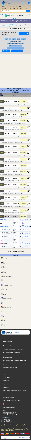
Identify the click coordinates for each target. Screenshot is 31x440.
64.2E (1, 14)
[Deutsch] (7, 433)
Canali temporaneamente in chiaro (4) (13, 374)
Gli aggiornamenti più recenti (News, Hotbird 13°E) (15, 360)
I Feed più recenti (6, 420)
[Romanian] (3, 434)
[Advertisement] (15, 71)
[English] (2, 433)
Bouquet (4, 390)
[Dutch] (5, 433)
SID (22, 95)
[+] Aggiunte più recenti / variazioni (15, 43)
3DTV (18, 39)
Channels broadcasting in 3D (10, 404)
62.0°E (15, 18)
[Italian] (15, 433)
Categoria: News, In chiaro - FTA (10, 413)
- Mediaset (15, 390)
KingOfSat (25, 437)
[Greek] (22, 433)
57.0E (29, 14)
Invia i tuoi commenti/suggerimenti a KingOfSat (13, 349)
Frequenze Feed (6, 419)
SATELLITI (15, 6)
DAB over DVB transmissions (9, 407)
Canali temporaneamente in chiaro (15, 48)
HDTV (14, 39)
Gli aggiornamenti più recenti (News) (12, 352)
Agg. (27, 95)
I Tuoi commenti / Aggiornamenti (16, 251)
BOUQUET (4, 8)
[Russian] (28, 433)
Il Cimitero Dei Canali (7, 394)
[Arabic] (25, 433)
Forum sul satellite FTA (7, 421)
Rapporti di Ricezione (7, 384)
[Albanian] (7, 434)
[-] (10, 6)
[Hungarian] (5, 434)
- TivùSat (24, 390)
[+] (7, 6)
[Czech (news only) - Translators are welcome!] (18, 433)
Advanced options (24, 33)
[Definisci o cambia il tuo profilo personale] (29, 3)
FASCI (10, 8)
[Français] (3, 433)
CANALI (21, 6)
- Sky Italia (19, 390)
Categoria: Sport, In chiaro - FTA (9, 412)
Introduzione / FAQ (7, 337)
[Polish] (17, 433)
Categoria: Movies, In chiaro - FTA (10, 414)
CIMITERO (15, 8)
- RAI (11, 390)
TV (10, 39)
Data (20, 41)
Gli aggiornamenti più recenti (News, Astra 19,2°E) (15, 364)
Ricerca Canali (7, 377)
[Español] (13, 433)
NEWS (3, 6)
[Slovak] (20, 433)
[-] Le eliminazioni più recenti (15, 45)
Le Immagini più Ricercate (8, 397)
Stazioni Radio (13, 41)
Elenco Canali (6, 387)
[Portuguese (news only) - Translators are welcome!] (12, 433)
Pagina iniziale (16, 332)
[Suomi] (23, 433)
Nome (3, 95)
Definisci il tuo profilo (7, 341)
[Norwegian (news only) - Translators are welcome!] (10, 433)
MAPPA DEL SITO (24, 8)
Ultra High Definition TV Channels (12, 400)
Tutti (6, 39)
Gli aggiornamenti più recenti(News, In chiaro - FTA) (10, 356)
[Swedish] (8, 433)
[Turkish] (27, 433)
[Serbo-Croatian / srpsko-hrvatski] (2, 434)
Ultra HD (24, 39)
